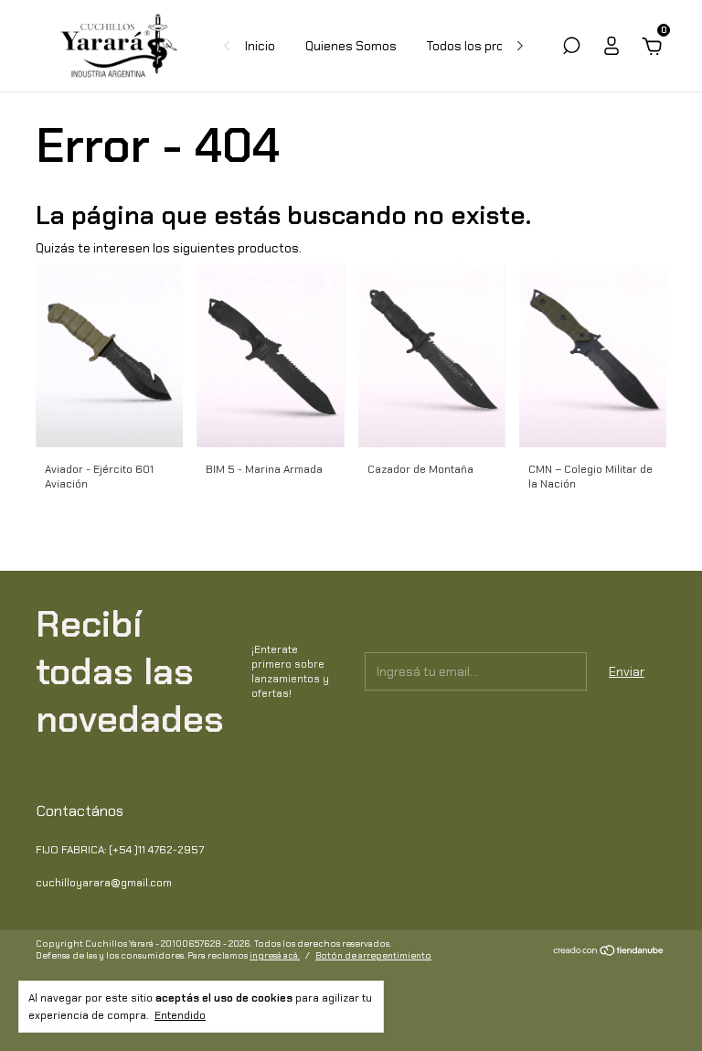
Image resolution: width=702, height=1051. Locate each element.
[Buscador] (571, 48)
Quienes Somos (351, 46)
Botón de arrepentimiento (373, 955)
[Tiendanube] (609, 951)
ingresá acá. (275, 955)
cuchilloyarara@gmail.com (104, 882)
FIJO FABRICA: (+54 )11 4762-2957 (120, 849)
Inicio (260, 46)
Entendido (180, 1015)
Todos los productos (486, 46)
